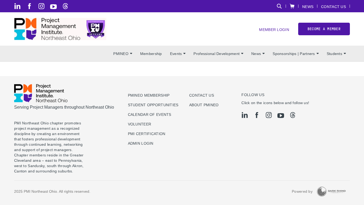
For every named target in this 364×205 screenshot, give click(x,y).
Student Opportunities (153, 105)
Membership (151, 54)
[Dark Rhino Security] (331, 191)
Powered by (302, 191)
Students (334, 54)
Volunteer (139, 124)
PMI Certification (146, 134)
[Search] (279, 6)
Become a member (324, 29)
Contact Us (333, 7)
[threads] (65, 6)
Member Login (274, 29)
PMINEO (120, 54)
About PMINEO (204, 105)
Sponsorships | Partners (294, 54)
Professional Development (216, 54)
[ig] (41, 6)
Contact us (201, 95)
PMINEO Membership (149, 95)
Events (176, 54)
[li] (17, 6)
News (307, 7)
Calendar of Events (149, 114)
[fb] (29, 6)
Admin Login (140, 143)
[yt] (53, 6)
